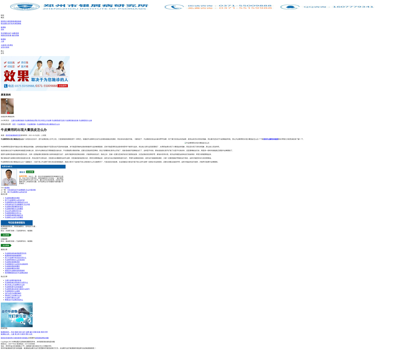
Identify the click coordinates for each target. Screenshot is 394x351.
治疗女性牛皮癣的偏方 (13, 293)
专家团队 (24, 338)
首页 (14, 124)
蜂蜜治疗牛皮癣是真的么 (14, 300)
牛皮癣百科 (21, 124)
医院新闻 (11, 21)
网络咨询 (11, 116)
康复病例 (18, 21)
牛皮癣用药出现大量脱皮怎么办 (48, 124)
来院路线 (18, 23)
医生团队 (4, 23)
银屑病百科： (6, 332)
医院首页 (4, 338)
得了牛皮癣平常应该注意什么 (15, 257)
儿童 (2, 45)
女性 (2, 47)
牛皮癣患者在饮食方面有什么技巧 (17, 289)
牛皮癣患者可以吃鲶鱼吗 (14, 287)
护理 (46, 332)
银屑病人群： (6, 334)
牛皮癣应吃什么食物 (12, 291)
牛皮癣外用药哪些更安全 (14, 206)
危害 (17, 33)
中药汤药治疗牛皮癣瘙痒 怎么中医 (17, 204)
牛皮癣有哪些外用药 (12, 198)
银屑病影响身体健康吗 (13, 255)
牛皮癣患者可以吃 (58, 120)
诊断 (13, 33)
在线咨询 (4, 116)
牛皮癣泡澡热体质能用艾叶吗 (15, 253)
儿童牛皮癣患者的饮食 (13, 280)
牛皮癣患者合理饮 (31, 120)
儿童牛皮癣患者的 (17, 120)
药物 (17, 35)
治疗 (9, 33)
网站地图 (45, 338)
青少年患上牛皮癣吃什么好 (15, 284)
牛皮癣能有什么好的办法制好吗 (16, 264)
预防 (6, 33)
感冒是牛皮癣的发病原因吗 (15, 270)
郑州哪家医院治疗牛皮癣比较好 (16, 273)
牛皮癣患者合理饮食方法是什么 (16, 282)
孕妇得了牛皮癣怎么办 (13, 295)
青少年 (6, 45)
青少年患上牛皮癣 (44, 120)
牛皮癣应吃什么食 (85, 120)
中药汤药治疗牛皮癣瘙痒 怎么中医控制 (21, 190)
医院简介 (4, 21)
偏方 (13, 35)
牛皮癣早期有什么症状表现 (15, 260)
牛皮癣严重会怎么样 (12, 297)
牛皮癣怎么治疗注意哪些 (14, 217)
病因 (2, 35)
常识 (2, 33)
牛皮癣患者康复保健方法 (14, 215)
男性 (11, 45)
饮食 (9, 35)
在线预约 (31, 338)
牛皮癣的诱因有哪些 (12, 266)
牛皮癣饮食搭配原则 (12, 262)
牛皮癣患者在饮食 (71, 120)
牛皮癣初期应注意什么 (13, 213)
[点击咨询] (33, 186)
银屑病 (7, 188)
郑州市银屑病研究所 (13, 135)
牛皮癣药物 (31, 124)
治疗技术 (11, 23)
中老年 (6, 47)
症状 (6, 35)
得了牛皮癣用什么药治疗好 (17, 192)
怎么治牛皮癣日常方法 (13, 211)
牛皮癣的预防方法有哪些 (14, 209)
